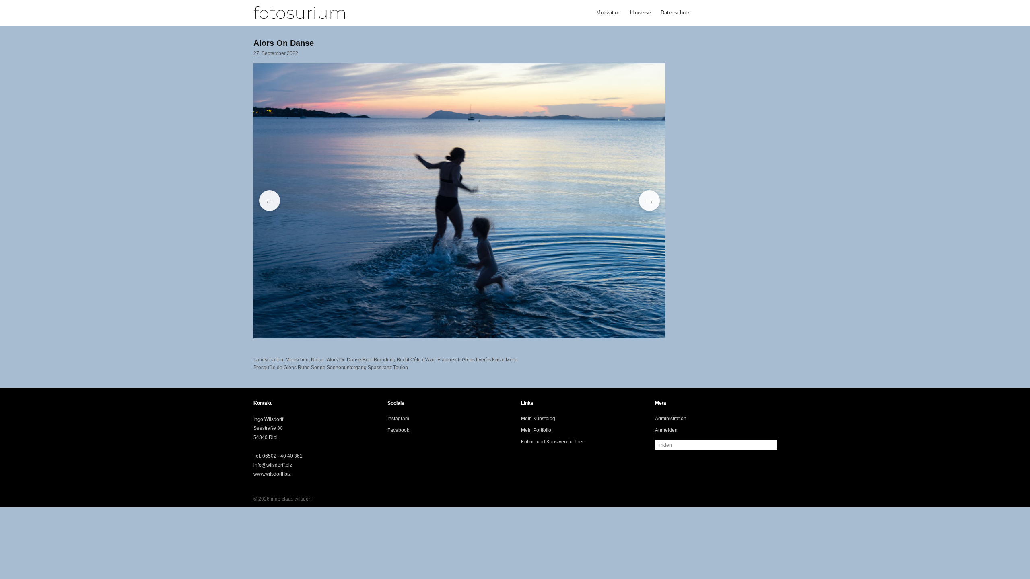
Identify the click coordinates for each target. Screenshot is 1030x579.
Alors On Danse (344, 360)
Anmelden (666, 430)
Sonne (318, 367)
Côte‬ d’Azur (423, 360)
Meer (511, 360)
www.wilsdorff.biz (272, 474)
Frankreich (449, 360)
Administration (670, 418)
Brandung (385, 360)
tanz (387, 367)
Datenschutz (675, 13)
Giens (468, 360)
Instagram (398, 418)
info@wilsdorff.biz (272, 465)
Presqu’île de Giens (275, 367)
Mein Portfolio (536, 430)
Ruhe (304, 367)
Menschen (297, 360)
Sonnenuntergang (347, 367)
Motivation (608, 13)
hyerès (483, 360)
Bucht (403, 360)
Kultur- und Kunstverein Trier (552, 442)
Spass (374, 367)
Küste (498, 360)
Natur (317, 360)
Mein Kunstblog (538, 418)
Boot (368, 360)
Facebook (398, 430)
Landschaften (268, 360)
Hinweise (640, 13)
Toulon (400, 367)
